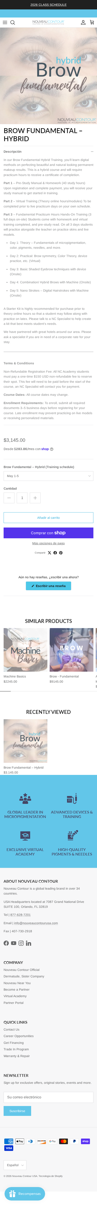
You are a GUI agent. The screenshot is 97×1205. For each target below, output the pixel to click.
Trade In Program (16, 1049)
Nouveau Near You (17, 983)
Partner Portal (13, 1003)
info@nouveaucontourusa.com (36, 923)
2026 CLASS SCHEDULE (48, 5)
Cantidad (10, 488)
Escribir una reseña (53, 587)
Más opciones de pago (48, 543)
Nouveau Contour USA (24, 1176)
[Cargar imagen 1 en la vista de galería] (48, 76)
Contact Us (11, 1029)
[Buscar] (15, 22)
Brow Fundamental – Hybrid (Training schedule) (39, 467)
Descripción (12, 151)
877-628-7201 (20, 915)
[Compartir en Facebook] (55, 552)
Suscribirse (17, 1111)
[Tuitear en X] (49, 552)
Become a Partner (17, 989)
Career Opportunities (19, 1036)
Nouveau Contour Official (21, 970)
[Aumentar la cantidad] (35, 498)
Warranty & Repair (17, 1056)
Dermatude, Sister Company (24, 976)
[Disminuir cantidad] (9, 498)
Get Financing (14, 1042)
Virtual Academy (15, 996)
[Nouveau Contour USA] (48, 22)
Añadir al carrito (48, 517)
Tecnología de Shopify (51, 1176)
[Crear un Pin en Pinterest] (60, 552)
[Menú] (5, 22)
